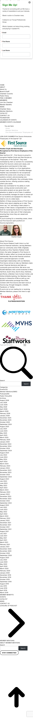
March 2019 (4, 592)
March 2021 (4, 542)
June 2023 (3, 483)
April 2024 (3, 461)
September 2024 (6, 450)
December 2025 (5, 418)
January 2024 (5, 468)
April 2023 (3, 488)
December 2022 (5, 496)
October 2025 (5, 422)
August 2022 (4, 505)
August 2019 (4, 584)
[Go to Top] (16, 697)
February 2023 (5, 492)
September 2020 (6, 555)
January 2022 (5, 520)
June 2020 (3, 562)
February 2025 (5, 440)
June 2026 (3, 405)
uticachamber (16, 678)
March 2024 (4, 464)
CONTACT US (5, 603)
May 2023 (3, 485)
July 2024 (3, 455)
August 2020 (4, 557)
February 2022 (5, 518)
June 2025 (3, 431)
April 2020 (3, 566)
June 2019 (3, 588)
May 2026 (3, 407)
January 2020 (5, 573)
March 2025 (4, 437)
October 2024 (5, 448)
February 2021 (5, 544)
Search (2, 380)
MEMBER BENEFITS (7, 595)
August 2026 (4, 400)
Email (4, 32)
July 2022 (3, 507)
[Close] (31, 2)
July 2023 (3, 481)
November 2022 (5, 499)
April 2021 (3, 540)
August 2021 (4, 531)
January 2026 (5, 416)
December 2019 (5, 575)
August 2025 (4, 426)
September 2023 (6, 477)
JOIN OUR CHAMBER (7, 136)
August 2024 (4, 453)
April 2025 (3, 435)
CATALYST (3, 599)
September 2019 (5, 581)
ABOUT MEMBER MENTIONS (10, 643)
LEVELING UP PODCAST (8, 606)
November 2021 (5, 525)
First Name (6, 41)
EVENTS (3, 597)
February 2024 (5, 466)
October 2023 (5, 474)
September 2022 (6, 503)
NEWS (2, 601)
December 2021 (5, 523)
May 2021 (3, 538)
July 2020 (3, 560)
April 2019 (3, 590)
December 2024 (5, 444)
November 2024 (5, 446)
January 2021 (4, 547)
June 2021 (3, 536)
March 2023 (4, 490)
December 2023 (5, 470)
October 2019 (5, 579)
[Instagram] (28, 663)
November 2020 (5, 551)
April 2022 (3, 514)
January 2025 (5, 442)
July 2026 (3, 402)
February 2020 (5, 571)
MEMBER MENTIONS (7, 640)
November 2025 (5, 420)
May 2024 (3, 459)
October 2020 (5, 553)
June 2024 (3, 457)
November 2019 (5, 577)
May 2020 (3, 564)
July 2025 (3, 429)
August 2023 (4, 479)
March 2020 (4, 568)
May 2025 (3, 433)
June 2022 (3, 509)
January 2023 (5, 494)
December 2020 (5, 549)
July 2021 (3, 533)
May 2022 (3, 512)
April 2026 (3, 409)
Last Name (6, 50)
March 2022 (4, 516)
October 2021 (5, 527)
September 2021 (5, 529)
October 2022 (5, 501)
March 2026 (4, 411)
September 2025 (6, 424)
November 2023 (5, 472)
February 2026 (5, 413)
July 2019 (3, 586)
